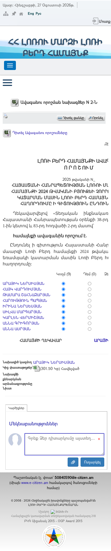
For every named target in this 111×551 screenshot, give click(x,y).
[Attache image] (73, 462)
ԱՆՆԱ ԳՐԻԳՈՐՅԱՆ (21, 323)
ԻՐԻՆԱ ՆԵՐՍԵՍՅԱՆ (22, 306)
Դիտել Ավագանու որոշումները (39, 132)
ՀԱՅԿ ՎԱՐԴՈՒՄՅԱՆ (22, 289)
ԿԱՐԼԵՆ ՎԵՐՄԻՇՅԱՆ (23, 317)
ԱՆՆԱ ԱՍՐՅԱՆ (17, 328)
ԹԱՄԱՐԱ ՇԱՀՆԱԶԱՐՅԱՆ (26, 294)
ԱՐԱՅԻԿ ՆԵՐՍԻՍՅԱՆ (23, 283)
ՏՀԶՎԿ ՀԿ (62, 511)
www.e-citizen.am (34, 482)
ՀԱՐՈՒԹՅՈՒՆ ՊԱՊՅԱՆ (25, 300)
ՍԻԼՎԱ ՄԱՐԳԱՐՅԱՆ (22, 311)
